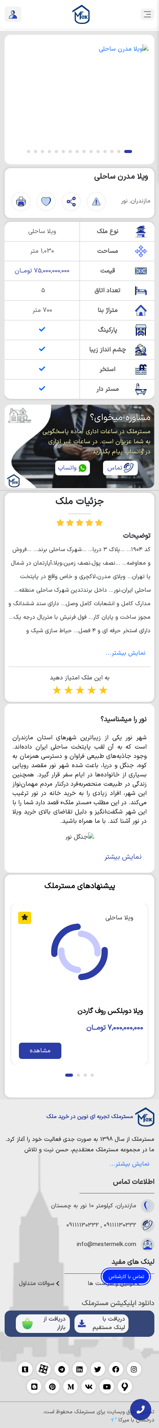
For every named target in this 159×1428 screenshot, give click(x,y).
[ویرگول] (125, 1386)
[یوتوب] (107, 1386)
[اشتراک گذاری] (71, 201)
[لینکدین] (80, 1369)
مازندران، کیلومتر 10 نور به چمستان (93, 1206)
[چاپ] (21, 201)
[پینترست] (52, 1386)
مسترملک (143, 1139)
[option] (79, 92)
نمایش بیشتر (123, 857)
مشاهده (40, 1050)
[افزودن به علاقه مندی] (46, 201)
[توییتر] (98, 1369)
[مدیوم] (70, 1386)
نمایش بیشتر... (125, 653)
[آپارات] (43, 1369)
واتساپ (67, 468)
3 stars (79, 691)
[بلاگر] (34, 1386)
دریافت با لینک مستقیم (109, 1324)
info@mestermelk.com (106, 1245)
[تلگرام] (61, 1369)
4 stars (91, 691)
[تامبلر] (25, 1369)
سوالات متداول (37, 1284)
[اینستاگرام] (134, 1369)
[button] (128, 151)
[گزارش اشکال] (96, 201)
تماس (114, 468)
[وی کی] (88, 1386)
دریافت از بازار (54, 1324)
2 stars (68, 691)
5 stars (102, 691)
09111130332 (120, 1225)
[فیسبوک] (116, 1369)
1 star (56, 691)
